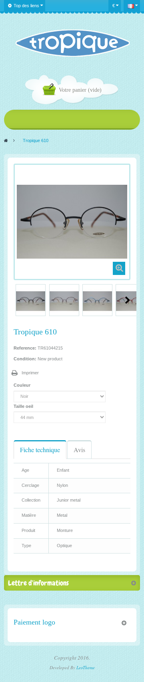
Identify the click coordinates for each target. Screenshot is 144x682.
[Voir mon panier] (51, 90)
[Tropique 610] (30, 301)
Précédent (17, 300)
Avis (79, 449)
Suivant (127, 300)
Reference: (25, 348)
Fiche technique (40, 449)
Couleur (23, 385)
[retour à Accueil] (6, 140)
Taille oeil (24, 406)
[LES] (72, 43)
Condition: (25, 358)
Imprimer (30, 372)
